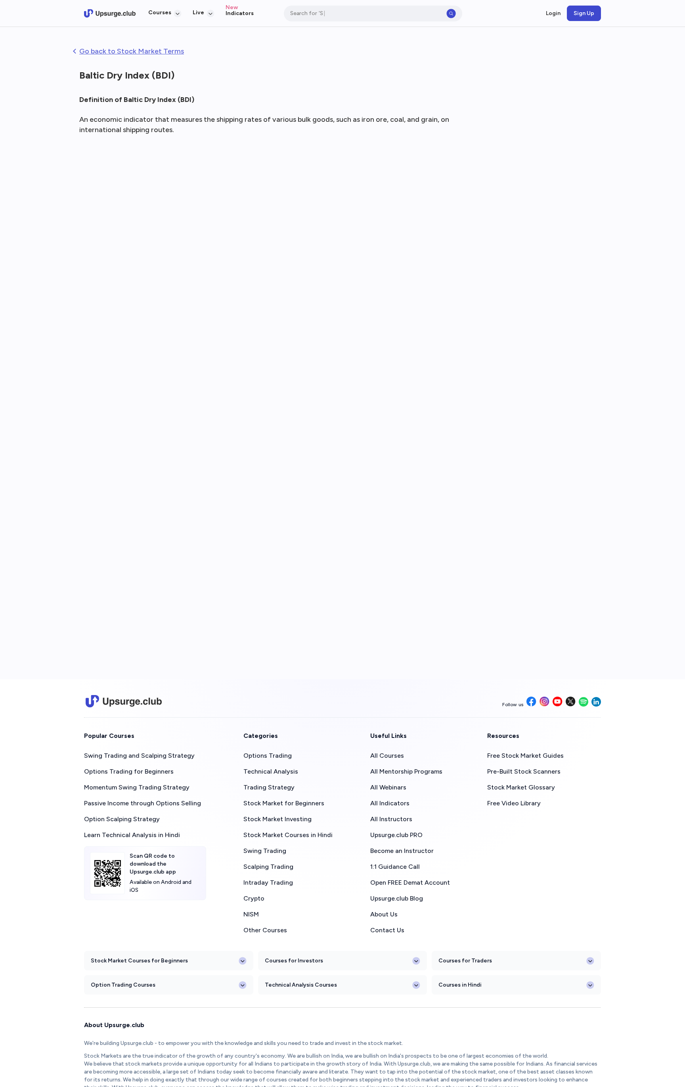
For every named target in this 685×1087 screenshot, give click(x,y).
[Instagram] (544, 702)
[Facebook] (531, 702)
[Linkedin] (596, 702)
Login (553, 13)
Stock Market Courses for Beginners (139, 960)
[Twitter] (571, 702)
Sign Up (584, 13)
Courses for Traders (465, 960)
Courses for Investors (294, 960)
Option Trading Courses (123, 984)
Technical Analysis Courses (301, 984)
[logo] (110, 13)
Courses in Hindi (460, 984)
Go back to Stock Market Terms (131, 51)
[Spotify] (583, 702)
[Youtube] (558, 702)
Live (198, 12)
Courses (159, 12)
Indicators (240, 13)
